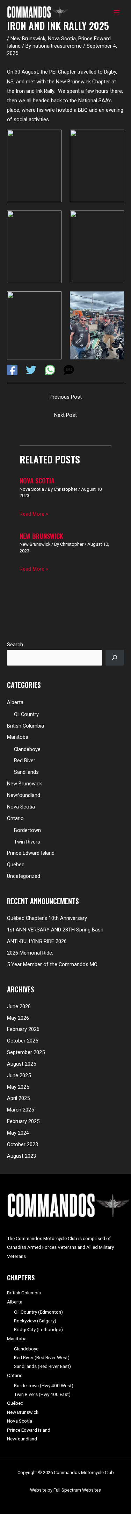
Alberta (15, 702)
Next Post (65, 415)
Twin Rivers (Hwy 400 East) (42, 1394)
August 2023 (21, 1156)
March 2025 (20, 1110)
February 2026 (23, 1029)
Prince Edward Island (30, 853)
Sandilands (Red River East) (42, 1366)
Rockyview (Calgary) (35, 1320)
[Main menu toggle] (116, 12)
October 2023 (22, 1144)
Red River (24, 760)
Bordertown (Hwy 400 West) (43, 1385)
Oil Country (26, 714)
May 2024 (18, 1133)
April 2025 (18, 1098)
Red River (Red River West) (42, 1357)
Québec (15, 864)
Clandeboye (27, 749)
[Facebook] (12, 370)
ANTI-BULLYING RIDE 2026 (37, 941)
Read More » (34, 514)
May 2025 (18, 1087)
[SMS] (69, 370)
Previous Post (66, 397)
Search (15, 644)
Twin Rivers (27, 842)
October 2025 (22, 1041)
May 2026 (18, 1018)
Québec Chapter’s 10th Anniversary (47, 918)
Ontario (15, 818)
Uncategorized (23, 876)
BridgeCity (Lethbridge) (38, 1329)
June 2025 (19, 1075)
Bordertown (27, 830)
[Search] (114, 657)
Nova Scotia (62, 38)
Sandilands (26, 772)
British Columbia (25, 726)
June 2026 (19, 1006)
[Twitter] (31, 370)
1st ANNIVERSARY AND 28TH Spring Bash (55, 930)
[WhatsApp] (50, 370)
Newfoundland (23, 795)
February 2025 (23, 1121)
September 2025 (26, 1052)
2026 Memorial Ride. (30, 953)
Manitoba (17, 737)
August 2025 (21, 1064)
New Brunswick (27, 38)
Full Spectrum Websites (77, 1490)
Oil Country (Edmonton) (38, 1312)
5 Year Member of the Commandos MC (52, 964)
